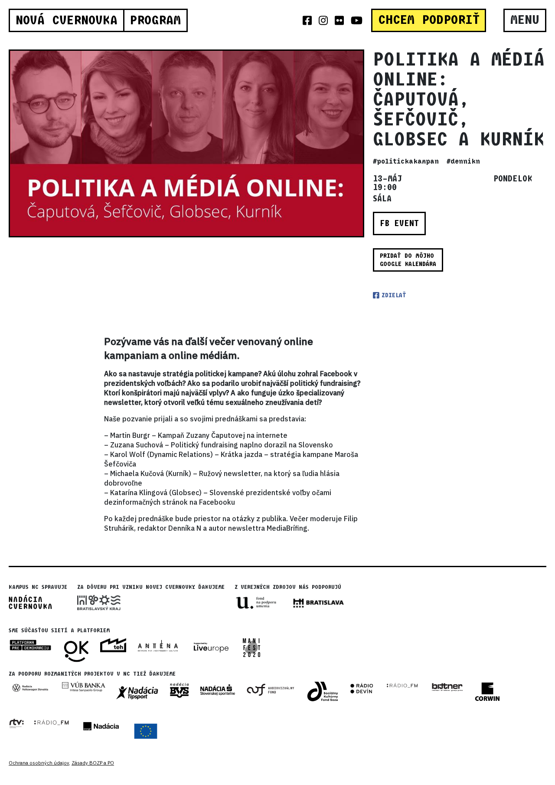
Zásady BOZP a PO (93, 763)
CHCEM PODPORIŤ (429, 20)
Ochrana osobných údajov (39, 763)
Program (155, 20)
